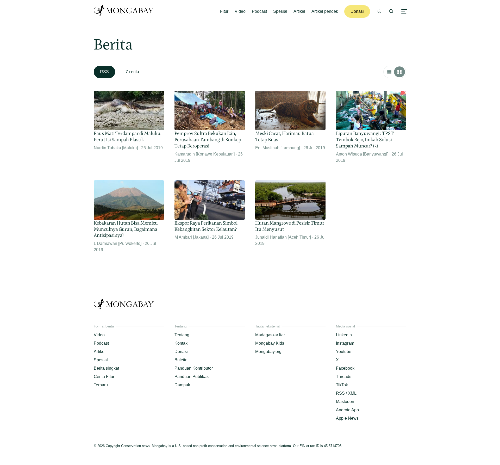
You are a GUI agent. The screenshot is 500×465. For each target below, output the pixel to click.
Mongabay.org (268, 351)
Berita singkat (106, 368)
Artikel (299, 11)
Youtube (343, 351)
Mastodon (345, 401)
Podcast (259, 11)
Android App (347, 410)
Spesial (280, 11)
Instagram (345, 343)
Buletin (181, 360)
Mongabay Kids (269, 343)
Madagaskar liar (270, 335)
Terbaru (101, 385)
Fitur (224, 11)
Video (240, 11)
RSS (104, 72)
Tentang (181, 335)
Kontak (181, 343)
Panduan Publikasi (192, 376)
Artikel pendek (324, 11)
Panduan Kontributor (193, 368)
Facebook (345, 368)
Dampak (182, 385)
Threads (343, 376)
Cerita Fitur (104, 376)
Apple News (347, 418)
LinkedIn (344, 335)
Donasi (357, 11)
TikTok (342, 385)
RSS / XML (346, 393)
